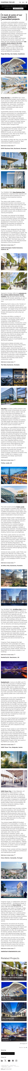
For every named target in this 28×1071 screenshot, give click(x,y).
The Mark (3, 408)
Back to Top (22, 1047)
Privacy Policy (16, 1066)
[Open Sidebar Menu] (26, 2)
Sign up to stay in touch (8, 1053)
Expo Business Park (19, 192)
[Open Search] (20, 3)
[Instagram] (16, 1061)
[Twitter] (5, 1061)
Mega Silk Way (5, 97)
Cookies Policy (8, 8)
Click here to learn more (7, 145)
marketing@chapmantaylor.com (10, 951)
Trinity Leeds (20, 507)
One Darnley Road (8, 1069)
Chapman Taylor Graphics (8, 1068)
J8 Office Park (17, 609)
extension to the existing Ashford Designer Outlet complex (13, 295)
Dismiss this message (18, 8)
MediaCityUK (5, 682)
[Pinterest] (13, 1061)
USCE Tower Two (6, 791)
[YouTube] (9, 1061)
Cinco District (17, 905)
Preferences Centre (4, 1066)
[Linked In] (2, 1061)
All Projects (23, 1043)
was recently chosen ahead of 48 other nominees (13, 43)
